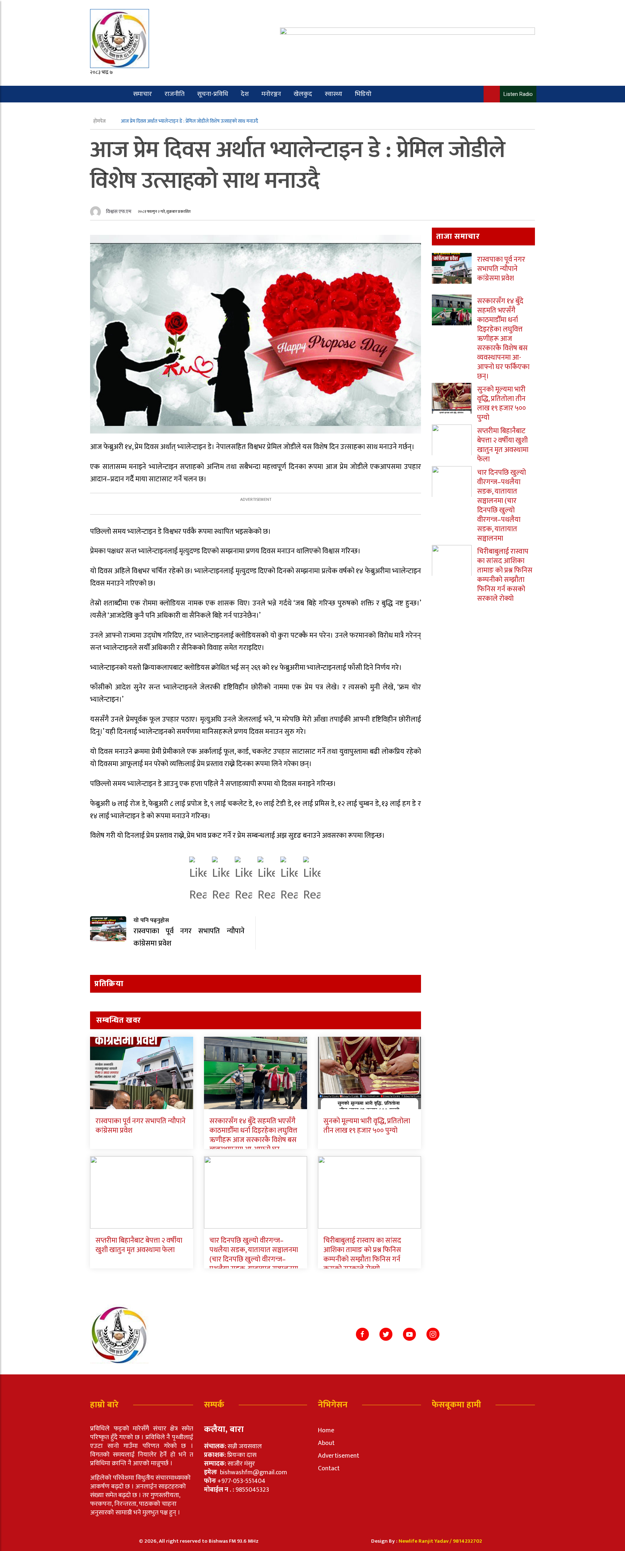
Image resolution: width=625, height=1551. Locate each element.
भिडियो (363, 94)
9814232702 (467, 1541)
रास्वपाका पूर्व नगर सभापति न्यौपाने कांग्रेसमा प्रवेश (140, 1126)
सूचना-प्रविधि (212, 94)
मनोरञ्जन (271, 94)
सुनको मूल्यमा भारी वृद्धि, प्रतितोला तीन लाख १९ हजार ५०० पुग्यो (366, 1126)
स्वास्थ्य (333, 94)
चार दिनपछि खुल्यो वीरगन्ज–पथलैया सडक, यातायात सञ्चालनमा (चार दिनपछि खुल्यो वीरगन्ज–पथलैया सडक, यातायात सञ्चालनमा (253, 1254)
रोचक (118, 110)
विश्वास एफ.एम (118, 211)
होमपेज (100, 121)
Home (326, 1430)
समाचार (142, 94)
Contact (329, 1468)
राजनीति (174, 94)
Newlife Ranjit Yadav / (426, 1541)
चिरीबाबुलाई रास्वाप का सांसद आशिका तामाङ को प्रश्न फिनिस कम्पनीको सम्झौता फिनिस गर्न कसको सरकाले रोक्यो (362, 1254)
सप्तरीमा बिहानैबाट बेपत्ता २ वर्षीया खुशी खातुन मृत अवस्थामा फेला (138, 1245)
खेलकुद (303, 94)
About (326, 1443)
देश (245, 94)
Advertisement (338, 1455)
